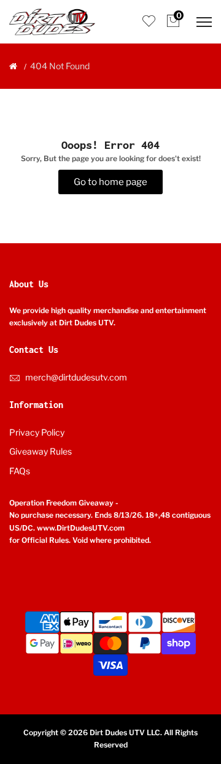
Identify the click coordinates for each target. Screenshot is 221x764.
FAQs (19, 471)
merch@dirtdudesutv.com (76, 377)
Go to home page (110, 181)
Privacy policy (36, 432)
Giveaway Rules (40, 451)
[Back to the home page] (13, 66)
